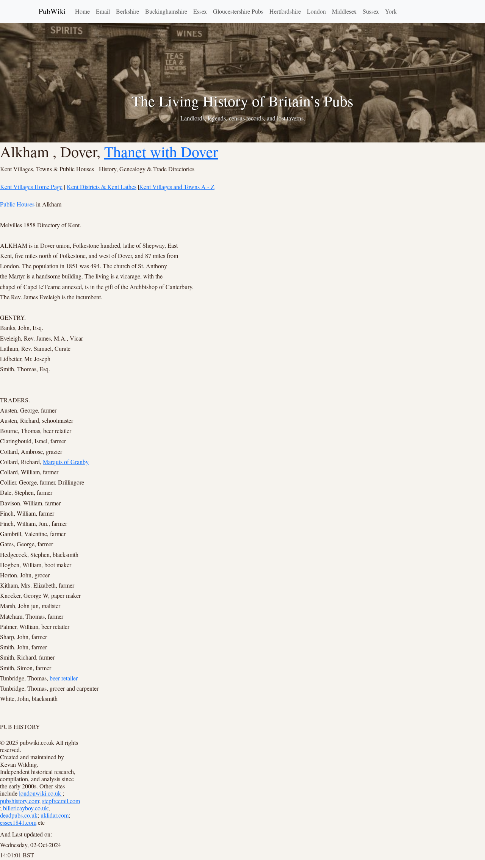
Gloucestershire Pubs (238, 11)
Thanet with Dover (161, 151)
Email (103, 11)
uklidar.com (55, 815)
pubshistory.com (19, 801)
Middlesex (344, 11)
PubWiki (52, 11)
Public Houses (17, 204)
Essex (200, 11)
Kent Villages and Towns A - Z (176, 187)
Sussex (371, 11)
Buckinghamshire (166, 11)
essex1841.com (18, 822)
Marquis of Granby (66, 462)
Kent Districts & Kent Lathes (101, 187)
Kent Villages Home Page (31, 187)
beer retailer (64, 678)
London (316, 11)
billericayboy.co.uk (25, 808)
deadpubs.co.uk (19, 815)
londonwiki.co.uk (41, 793)
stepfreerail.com (61, 801)
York (391, 11)
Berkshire (127, 11)
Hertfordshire (285, 11)
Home (82, 11)
